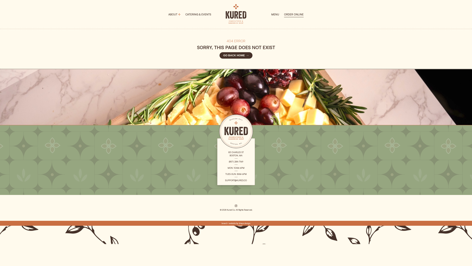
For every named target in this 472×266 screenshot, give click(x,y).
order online (294, 14)
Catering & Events (198, 14)
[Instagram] (236, 205)
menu (275, 14)
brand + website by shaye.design (236, 223)
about (172, 14)
